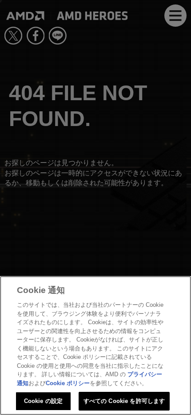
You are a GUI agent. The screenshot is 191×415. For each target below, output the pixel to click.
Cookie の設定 (43, 401)
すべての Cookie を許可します (124, 401)
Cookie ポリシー (68, 383)
